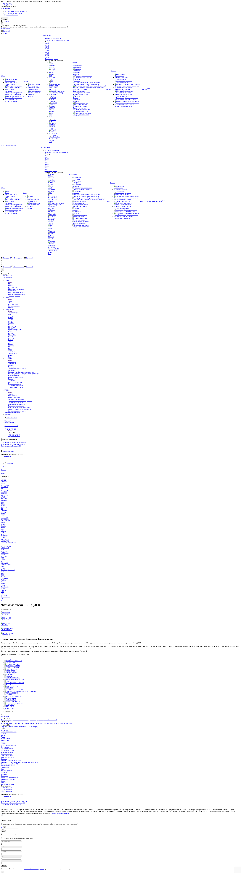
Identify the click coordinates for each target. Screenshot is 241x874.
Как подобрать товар (7, 750)
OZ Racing (4, 482)
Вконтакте (10, 463)
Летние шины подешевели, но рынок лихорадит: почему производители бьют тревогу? (29, 720)
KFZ (2, 534)
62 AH (47, 47)
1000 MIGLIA (5, 483)
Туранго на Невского (11, 15)
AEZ (2, 488)
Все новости (5, 716)
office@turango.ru (8, 451)
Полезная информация (8, 779)
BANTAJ (4, 500)
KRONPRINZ (5, 539)
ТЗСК (3, 593)
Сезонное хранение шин (8, 732)
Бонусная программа (7, 757)
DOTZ (3, 514)
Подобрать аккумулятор (53, 38)
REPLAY (4, 571)
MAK (2, 549)
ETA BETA (4, 517)
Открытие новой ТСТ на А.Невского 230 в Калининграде (19, 726)
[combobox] (11, 841)
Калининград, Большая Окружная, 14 (13, 444)
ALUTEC (4, 492)
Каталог (3, 733)
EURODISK (5, 519)
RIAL (2, 573)
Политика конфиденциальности (11, 760)
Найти (3, 831)
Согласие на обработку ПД (9, 764)
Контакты (4, 772)
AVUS (3, 497)
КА (2, 598)
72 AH (47, 52)
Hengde (3, 524)
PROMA (3, 568)
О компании (5, 767)
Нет (5, 827)
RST (2, 575)
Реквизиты (4, 776)
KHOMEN (4, 536)
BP (2, 509)
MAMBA (4, 551)
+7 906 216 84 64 (6, 456)
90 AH (47, 57)
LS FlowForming (6, 546)
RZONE (3, 576)
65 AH (47, 48)
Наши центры (5, 8)
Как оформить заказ (7, 749)
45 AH (47, 43)
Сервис (10, 394)
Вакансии (4, 774)
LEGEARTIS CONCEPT (8, 543)
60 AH (47, 45)
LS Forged (4, 595)
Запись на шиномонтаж (8, 145)
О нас (2, 769)
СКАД (3, 592)
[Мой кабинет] (2, 260)
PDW (2, 566)
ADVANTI (4, 487)
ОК (2, 872)
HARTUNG (4, 522)
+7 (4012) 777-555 (6, 3)
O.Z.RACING (5, 563)
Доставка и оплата (7, 752)
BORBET (4, 507)
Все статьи (4, 730)
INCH (3, 529)
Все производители (51, 59)
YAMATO (4, 590)
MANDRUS (4, 553)
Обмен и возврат (6, 754)
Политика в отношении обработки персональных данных (19, 762)
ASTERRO (4, 495)
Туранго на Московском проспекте (16, 11)
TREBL (3, 580)
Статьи (3, 781)
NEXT (3, 559)
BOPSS (3, 505)
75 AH (47, 54)
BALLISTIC (5, 498)
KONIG (3, 537)
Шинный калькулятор (8, 784)
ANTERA (4, 493)
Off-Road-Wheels (6, 565)
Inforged (3, 531)
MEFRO (3, 554)
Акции (3, 742)
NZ (2, 561)
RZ (2, 600)
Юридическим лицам (7, 765)
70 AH (47, 50)
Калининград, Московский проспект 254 (14, 442)
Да (1, 827)
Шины (10, 284)
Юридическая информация (9, 777)
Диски (10, 301)
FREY (3, 478)
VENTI (3, 583)
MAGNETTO (5, 548)
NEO (2, 558)
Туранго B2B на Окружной (13, 13)
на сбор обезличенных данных (34, 869)
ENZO (3, 515)
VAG (2, 581)
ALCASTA (4, 490)
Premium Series (5, 597)
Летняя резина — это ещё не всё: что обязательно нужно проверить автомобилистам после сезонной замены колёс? (38, 723)
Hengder (3, 526)
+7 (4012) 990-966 (6, 5)
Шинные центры (6, 771)
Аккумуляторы (13, 313)
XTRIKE (3, 588)
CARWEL (4, 510)
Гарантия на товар (7, 755)
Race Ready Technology (8, 570)
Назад (10, 282)
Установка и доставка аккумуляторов (57, 40)
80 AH (47, 55)
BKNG (3, 504)
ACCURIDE (5, 485)
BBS (2, 502)
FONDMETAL (5, 521)
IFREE (3, 527)
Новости (3, 782)
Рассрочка (4, 759)
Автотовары (12, 362)
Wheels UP (4, 585)
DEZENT (4, 512)
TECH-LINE (5, 578)
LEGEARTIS (5, 541)
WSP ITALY (4, 587)
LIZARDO (4, 480)
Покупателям (5, 747)
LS (2, 544)
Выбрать (4, 865)
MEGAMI (4, 556)
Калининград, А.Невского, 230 (11, 446)
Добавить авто (5, 28)
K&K (2, 532)
